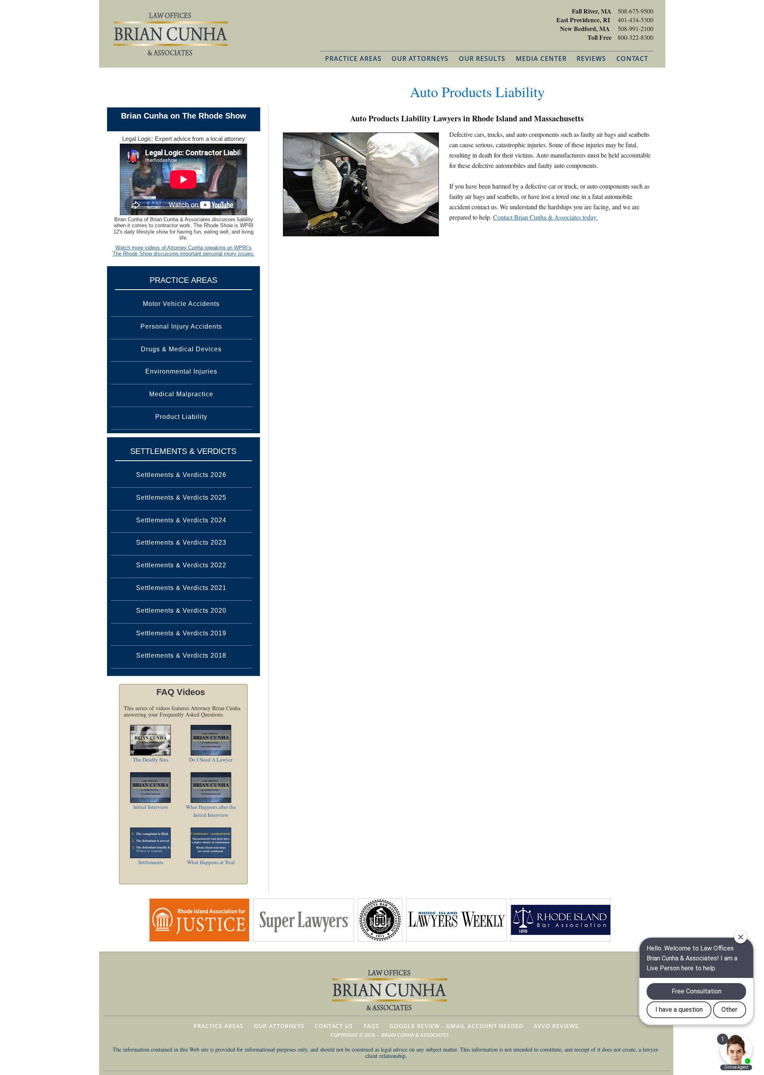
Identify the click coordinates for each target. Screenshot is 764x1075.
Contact (632, 58)
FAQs (371, 1026)
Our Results (482, 58)
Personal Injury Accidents (181, 326)
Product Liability (181, 416)
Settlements (150, 862)
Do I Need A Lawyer (210, 759)
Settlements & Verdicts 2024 (181, 520)
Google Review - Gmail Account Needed (456, 1026)
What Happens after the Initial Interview (211, 810)
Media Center (541, 58)
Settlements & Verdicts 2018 (181, 655)
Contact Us (334, 1026)
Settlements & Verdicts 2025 (181, 497)
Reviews (591, 58)
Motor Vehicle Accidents (181, 303)
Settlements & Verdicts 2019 (181, 633)
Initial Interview (150, 806)
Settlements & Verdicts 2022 (181, 565)
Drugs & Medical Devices (181, 349)
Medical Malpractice (181, 394)
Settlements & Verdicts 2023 (181, 542)
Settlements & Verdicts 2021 (181, 587)
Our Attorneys (420, 58)
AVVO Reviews (556, 1026)
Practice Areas (353, 58)
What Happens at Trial (211, 862)
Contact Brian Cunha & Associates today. (545, 217)
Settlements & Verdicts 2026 (181, 474)
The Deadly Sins (150, 759)
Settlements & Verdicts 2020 (181, 610)
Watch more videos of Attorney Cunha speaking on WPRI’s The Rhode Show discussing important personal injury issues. (184, 251)
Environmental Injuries (181, 371)
